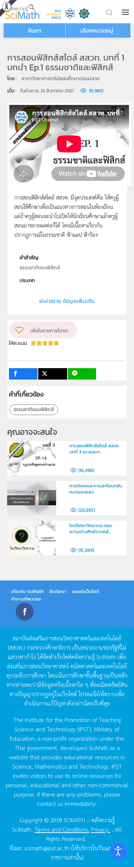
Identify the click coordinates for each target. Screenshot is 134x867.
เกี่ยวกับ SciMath (27, 591)
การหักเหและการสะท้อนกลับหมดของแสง (95, 488)
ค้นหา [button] (34, 30)
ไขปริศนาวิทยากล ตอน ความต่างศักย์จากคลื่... (90, 528)
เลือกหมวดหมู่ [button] (96, 30)
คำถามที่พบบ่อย (26, 599)
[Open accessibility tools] (118, 851)
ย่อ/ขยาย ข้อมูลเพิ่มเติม (67, 301)
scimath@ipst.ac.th (46, 847)
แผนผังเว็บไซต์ (85, 591)
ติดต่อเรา (57, 591)
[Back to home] (22, 11)
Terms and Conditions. (62, 829)
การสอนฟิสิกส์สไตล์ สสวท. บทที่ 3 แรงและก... (94, 448)
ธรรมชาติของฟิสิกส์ (34, 409)
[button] (126, 12)
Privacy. (100, 829)
